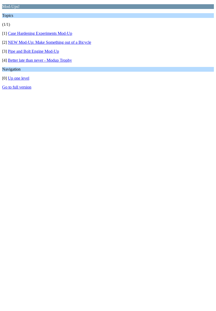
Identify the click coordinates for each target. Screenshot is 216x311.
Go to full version (16, 87)
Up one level (18, 78)
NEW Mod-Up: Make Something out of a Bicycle (49, 42)
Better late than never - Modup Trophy (40, 60)
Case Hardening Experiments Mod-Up (40, 33)
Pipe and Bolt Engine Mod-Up (33, 51)
